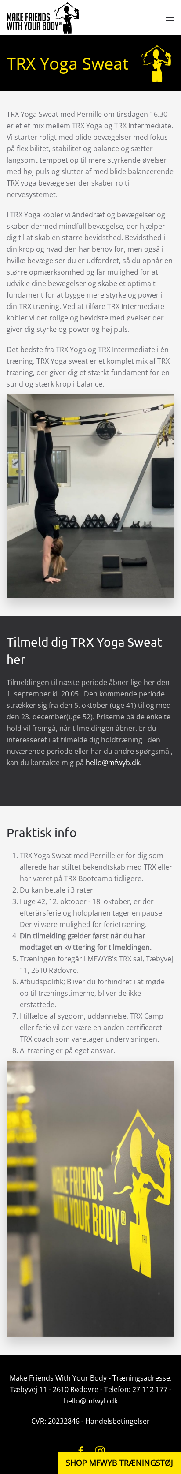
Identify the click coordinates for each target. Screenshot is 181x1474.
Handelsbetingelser (117, 1421)
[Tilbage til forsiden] (43, 17)
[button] (170, 17)
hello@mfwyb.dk (113, 762)
